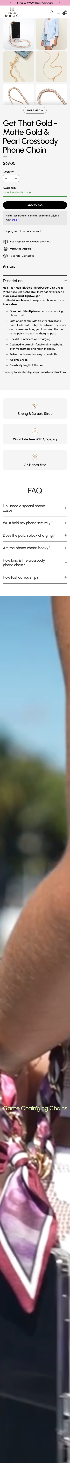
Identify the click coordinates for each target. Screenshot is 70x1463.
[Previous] (10, 3)
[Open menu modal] (58, 12)
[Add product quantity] (16, 178)
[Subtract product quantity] (6, 178)
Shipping (8, 231)
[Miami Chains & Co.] (12, 12)
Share (11, 266)
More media (35, 110)
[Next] (59, 3)
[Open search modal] (51, 12)
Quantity (8, 171)
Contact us (28, 255)
